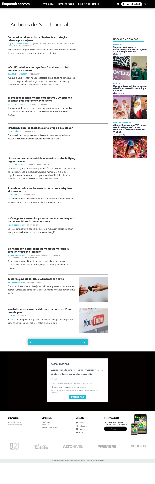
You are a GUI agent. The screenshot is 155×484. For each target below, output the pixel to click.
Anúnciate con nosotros (50, 427)
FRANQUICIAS (48, 4)
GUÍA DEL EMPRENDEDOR (88, 4)
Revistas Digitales (14, 422)
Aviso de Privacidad (15, 425)
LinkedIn (82, 429)
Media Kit (45, 425)
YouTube (82, 432)
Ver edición (115, 429)
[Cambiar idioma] (118, 4)
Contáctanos (46, 422)
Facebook (82, 423)
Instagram (83, 426)
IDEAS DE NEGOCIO (66, 4)
